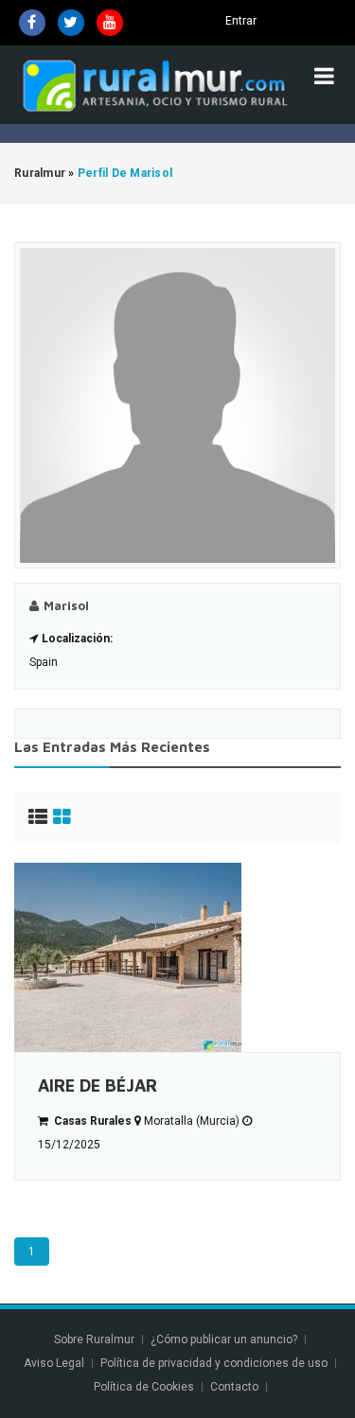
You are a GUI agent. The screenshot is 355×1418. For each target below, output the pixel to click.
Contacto (235, 1386)
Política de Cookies (144, 1386)
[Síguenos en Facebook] (32, 22)
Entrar (241, 20)
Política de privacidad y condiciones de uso (214, 1363)
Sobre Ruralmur (94, 1339)
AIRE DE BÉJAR (97, 1085)
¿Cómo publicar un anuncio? (224, 1339)
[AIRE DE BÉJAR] (177, 957)
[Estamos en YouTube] (110, 22)
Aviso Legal (54, 1363)
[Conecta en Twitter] (71, 22)
